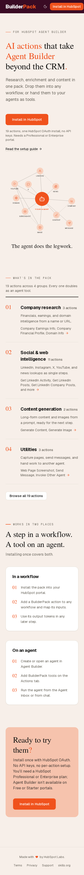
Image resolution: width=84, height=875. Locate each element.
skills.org (64, 865)
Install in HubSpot (67, 6)
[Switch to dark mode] (45, 6)
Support (47, 865)
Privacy (32, 865)
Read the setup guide (22, 149)
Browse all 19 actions (26, 496)
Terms (18, 865)
